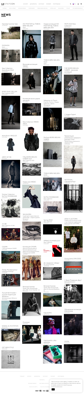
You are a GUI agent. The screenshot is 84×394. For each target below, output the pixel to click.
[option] (9, 8)
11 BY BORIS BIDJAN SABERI (9, 8)
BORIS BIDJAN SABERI (73, 8)
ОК (53, 389)
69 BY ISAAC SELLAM (36, 8)
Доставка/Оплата (44, 383)
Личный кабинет (32, 383)
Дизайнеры (33, 4)
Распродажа (56, 4)
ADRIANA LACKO (53, 8)
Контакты (42, 379)
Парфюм (48, 4)
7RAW (45, 8)
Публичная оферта (33, 386)
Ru (75, 4)
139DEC (19, 8)
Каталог (25, 4)
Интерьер (41, 4)
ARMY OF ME (63, 8)
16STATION (26, 8)
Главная (22, 376)
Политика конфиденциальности (47, 386)
